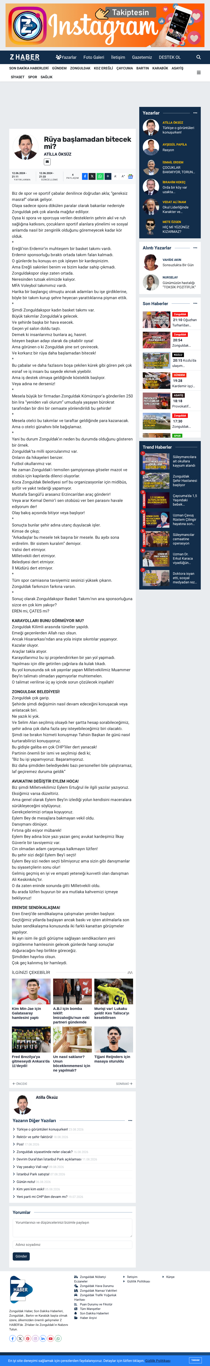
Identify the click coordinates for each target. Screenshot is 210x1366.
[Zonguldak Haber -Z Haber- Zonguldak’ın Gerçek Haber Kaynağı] (24, 57)
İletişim (118, 57)
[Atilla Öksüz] (26, 147)
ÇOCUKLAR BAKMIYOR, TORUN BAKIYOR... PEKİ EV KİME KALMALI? (178, 169)
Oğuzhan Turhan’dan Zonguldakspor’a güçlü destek (185, 323)
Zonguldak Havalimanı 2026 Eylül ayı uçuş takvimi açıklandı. (183, 424)
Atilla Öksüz (57, 154)
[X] (20, 1338)
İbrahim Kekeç (174, 182)
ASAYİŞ (177, 68)
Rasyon (168, 150)
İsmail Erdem (173, 162)
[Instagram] (35, 1338)
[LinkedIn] (43, 1338)
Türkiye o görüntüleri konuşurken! (43, 1129)
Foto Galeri (93, 57)
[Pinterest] (27, 1338)
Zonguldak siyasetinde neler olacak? (45, 1152)
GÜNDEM (59, 68)
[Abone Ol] (130, 176)
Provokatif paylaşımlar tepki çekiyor (182, 404)
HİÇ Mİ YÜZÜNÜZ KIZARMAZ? (176, 229)
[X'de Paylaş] (92, 176)
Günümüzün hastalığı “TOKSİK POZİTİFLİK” (179, 285)
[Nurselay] (151, 282)
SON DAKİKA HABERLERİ (29, 68)
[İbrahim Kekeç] (151, 187)
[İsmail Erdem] (151, 167)
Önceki (21, 1084)
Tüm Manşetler (90, 1309)
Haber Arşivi (88, 1318)
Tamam (195, 1360)
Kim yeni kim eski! (31, 1189)
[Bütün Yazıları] (130, 1120)
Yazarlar (68, 57)
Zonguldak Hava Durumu (97, 1286)
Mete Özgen (172, 222)
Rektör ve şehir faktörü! (35, 1137)
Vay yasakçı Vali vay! (33, 1167)
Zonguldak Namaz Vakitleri (98, 1290)
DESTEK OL (170, 57)
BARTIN (142, 68)
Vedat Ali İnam (174, 202)
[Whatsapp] (58, 1338)
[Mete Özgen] (151, 226)
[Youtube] (50, 1338)
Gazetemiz (142, 57)
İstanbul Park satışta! (33, 1174)
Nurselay (170, 277)
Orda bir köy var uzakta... (175, 189)
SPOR (32, 77)
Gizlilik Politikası (138, 1281)
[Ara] (198, 57)
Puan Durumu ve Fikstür (96, 1304)
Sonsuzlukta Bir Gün (178, 265)
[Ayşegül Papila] (151, 147)
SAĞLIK (46, 77)
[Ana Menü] (199, 72)
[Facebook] (12, 1338)
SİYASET (18, 77)
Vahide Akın (172, 260)
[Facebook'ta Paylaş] (85, 176)
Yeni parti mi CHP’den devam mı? (42, 1197)
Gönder (21, 1256)
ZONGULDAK (80, 68)
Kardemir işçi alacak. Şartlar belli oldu (183, 384)
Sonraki (123, 1084)
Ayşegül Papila (175, 144)
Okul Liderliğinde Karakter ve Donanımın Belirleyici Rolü (179, 209)
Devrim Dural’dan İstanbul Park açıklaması (49, 1159)
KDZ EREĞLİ (103, 68)
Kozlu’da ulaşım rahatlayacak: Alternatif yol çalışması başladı (184, 363)
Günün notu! (26, 1182)
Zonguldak (180, 314)
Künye (170, 1277)
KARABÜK (160, 68)
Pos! (20, 1144)
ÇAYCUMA (124, 68)
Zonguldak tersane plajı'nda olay (182, 343)
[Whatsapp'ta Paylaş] (100, 176)
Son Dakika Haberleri (94, 1313)
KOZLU (178, 354)
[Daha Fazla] (108, 176)
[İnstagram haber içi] (105, 25)
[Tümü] (195, 113)
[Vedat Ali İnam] (151, 207)
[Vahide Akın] (151, 262)
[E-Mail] (47, 161)
